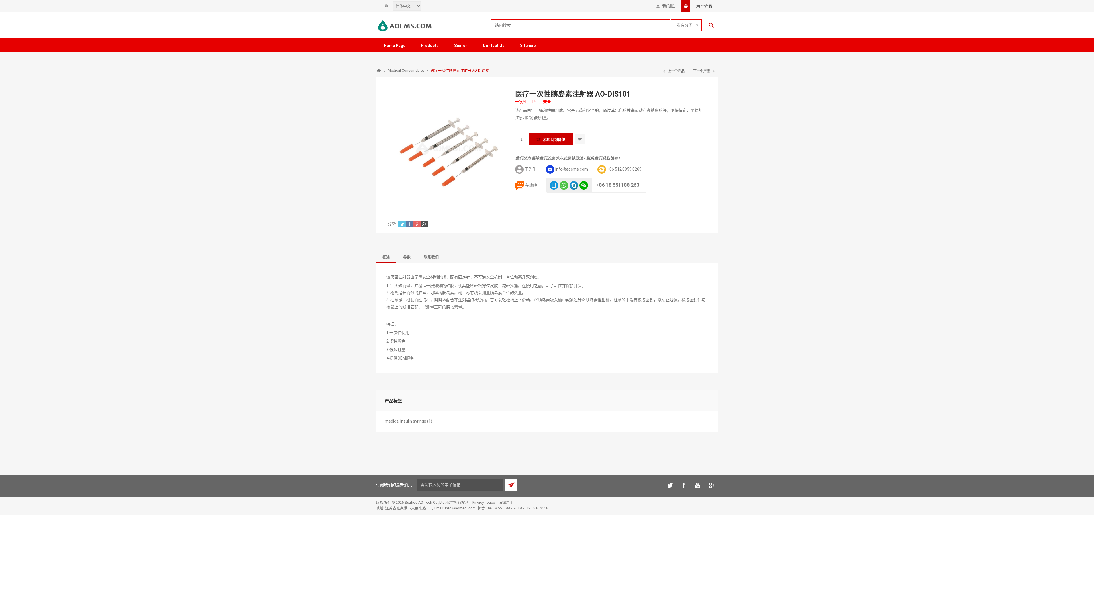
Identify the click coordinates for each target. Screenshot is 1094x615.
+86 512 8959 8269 (624, 169)
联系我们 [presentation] (431, 257)
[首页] (379, 70)
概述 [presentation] (386, 257)
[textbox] (580, 25)
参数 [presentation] (407, 257)
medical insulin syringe (405, 421)
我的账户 (670, 6)
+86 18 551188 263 (617, 185)
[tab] (386, 257)
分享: (392, 224)
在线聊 (531, 185)
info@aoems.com (571, 169)
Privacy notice (483, 502)
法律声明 (506, 502)
